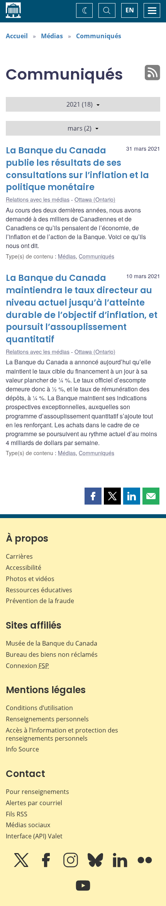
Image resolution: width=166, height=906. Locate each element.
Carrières (19, 556)
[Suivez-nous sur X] (22, 865)
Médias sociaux (28, 825)
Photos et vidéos (30, 579)
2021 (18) (79, 104)
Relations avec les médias (37, 199)
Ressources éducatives (39, 590)
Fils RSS (16, 814)
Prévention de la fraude (40, 601)
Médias (52, 36)
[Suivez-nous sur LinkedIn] (120, 865)
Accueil (17, 36)
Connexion (27, 665)
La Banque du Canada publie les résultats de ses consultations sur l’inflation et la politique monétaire (77, 169)
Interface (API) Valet (34, 836)
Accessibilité (23, 567)
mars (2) (79, 128)
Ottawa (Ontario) (95, 199)
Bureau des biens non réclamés (52, 654)
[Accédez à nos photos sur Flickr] (144, 865)
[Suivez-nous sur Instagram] (71, 865)
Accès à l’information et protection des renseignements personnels (62, 734)
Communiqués (98, 36)
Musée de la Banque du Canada (51, 643)
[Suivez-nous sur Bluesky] (96, 865)
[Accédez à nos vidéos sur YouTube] (83, 891)
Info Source (22, 749)
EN (129, 10)
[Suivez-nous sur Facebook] (46, 865)
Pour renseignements (37, 791)
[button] (93, 496)
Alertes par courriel (34, 803)
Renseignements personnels (47, 719)
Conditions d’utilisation (39, 708)
